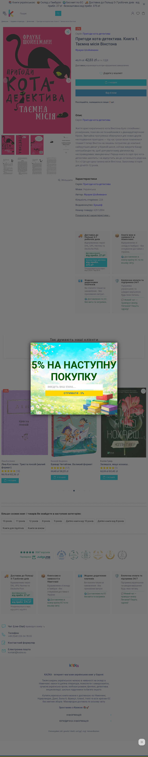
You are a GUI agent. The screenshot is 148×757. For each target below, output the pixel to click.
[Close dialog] (113, 346)
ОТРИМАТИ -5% (74, 393)
